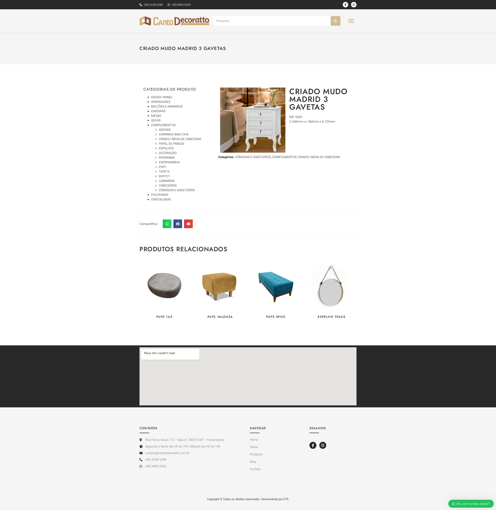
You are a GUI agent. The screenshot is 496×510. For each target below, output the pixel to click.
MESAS (156, 116)
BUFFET (164, 176)
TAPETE (164, 171)
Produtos (256, 454)
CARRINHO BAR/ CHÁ (173, 134)
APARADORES (160, 102)
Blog (253, 461)
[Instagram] (353, 4)
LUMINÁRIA (167, 181)
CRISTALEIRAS (161, 199)
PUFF (162, 167)
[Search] (335, 21)
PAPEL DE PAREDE (171, 143)
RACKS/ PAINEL (161, 97)
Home (254, 439)
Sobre (254, 447)
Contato (255, 469)
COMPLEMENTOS (163, 125)
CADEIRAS (158, 111)
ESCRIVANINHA (169, 162)
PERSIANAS (167, 157)
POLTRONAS (159, 195)
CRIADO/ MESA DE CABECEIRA (180, 139)
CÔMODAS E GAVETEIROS (177, 190)
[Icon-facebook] (345, 4)
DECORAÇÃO (168, 153)
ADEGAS (164, 129)
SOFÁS (155, 120)
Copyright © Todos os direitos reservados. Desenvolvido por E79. (248, 499)
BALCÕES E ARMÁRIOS (167, 106)
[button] (351, 21)
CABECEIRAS (168, 185)
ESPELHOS (166, 148)
